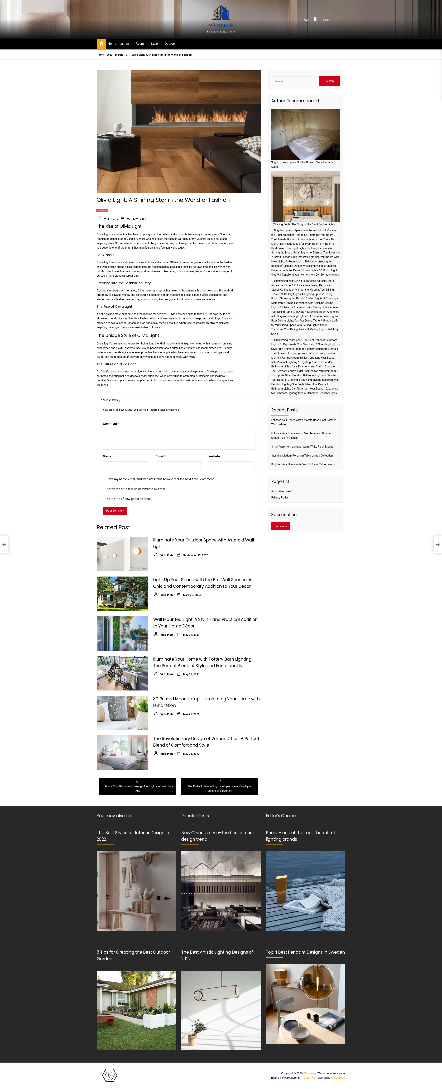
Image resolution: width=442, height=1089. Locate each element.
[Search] (306, 19)
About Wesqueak (281, 491)
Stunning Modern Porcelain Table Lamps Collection (302, 455)
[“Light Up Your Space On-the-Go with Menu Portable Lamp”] (305, 134)
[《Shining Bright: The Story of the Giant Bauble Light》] (305, 196)
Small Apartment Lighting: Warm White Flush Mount (302, 446)
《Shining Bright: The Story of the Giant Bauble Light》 (303, 224)
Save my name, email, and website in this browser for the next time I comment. (160, 479)
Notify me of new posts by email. (129, 499)
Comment (111, 423)
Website (214, 456)
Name (108, 456)
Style (154, 43)
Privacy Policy (280, 497)
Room (140, 43)
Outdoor (170, 43)
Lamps (124, 43)
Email (161, 456)
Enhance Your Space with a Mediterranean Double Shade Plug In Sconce (301, 435)
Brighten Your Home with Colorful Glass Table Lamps (303, 464)
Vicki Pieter (111, 219)
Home (112, 43)
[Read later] (315, 20)
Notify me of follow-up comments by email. (136, 489)
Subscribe (281, 526)
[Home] (101, 43)
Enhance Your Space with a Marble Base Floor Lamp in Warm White (303, 422)
